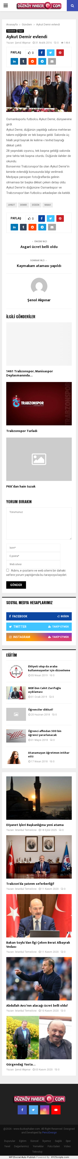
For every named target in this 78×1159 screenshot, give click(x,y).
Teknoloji (37, 1151)
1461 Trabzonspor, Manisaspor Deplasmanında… (29, 373)
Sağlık (58, 1141)
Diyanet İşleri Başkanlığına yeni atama (35, 825)
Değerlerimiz (21, 1146)
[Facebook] (22, 1109)
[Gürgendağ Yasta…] (39, 1037)
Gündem (11, 31)
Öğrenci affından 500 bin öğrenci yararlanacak (44, 733)
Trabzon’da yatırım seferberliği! (30, 884)
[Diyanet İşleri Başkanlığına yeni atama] (39, 798)
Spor (20, 31)
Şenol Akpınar (23, 42)
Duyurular (9, 1141)
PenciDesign (49, 1132)
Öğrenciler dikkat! (40, 709)
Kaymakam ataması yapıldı (39, 266)
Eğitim (22, 1141)
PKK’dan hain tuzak (21, 486)
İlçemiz (46, 1141)
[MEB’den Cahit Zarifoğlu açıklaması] (16, 692)
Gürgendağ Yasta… (20, 1064)
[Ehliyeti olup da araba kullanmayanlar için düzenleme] (16, 671)
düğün (35, 205)
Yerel (7, 1146)
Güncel (34, 1141)
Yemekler (38, 1146)
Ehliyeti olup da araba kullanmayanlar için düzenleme (49, 668)
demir (23, 205)
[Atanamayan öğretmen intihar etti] (16, 757)
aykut (11, 205)
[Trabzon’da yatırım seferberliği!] (39, 857)
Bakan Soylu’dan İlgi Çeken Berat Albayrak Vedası (38, 945)
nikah (48, 205)
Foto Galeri (54, 1146)
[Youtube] (56, 1109)
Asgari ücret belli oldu (39, 247)
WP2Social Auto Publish (22, 1157)
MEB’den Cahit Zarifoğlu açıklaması (44, 690)
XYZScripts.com (60, 1157)
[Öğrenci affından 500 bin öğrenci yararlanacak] (16, 735)
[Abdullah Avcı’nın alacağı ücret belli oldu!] (39, 978)
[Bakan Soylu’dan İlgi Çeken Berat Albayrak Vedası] (39, 915)
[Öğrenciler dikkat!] (16, 714)
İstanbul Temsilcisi (26, 830)
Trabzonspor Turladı (21, 431)
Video (67, 1146)
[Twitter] (33, 1109)
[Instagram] (44, 1109)
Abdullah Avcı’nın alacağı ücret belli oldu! (37, 1005)
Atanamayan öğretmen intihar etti (48, 754)
